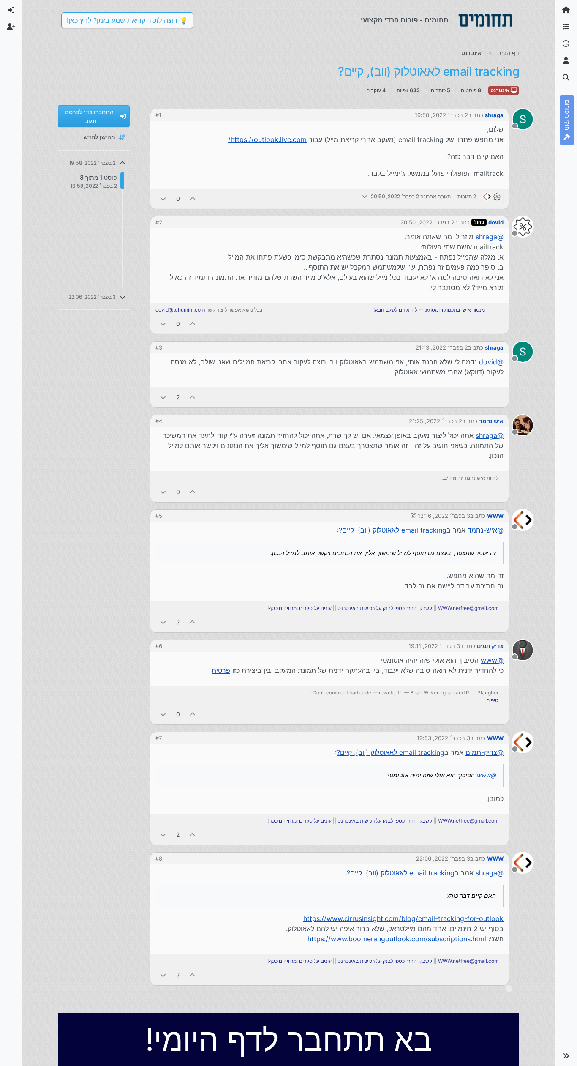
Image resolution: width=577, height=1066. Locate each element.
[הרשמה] (11, 27)
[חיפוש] (566, 78)
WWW (495, 515)
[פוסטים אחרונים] (566, 44)
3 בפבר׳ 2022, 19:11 (434, 645)
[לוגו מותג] (485, 20)
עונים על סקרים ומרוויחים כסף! (299, 608)
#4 (158, 421)
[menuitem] (11, 10)
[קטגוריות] (566, 27)
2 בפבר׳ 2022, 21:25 (435, 421)
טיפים (492, 700)
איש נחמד (491, 421)
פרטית (221, 670)
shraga (494, 115)
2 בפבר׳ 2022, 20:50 (427, 222)
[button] (566, 1056)
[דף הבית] (566, 10)
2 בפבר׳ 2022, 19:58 (441, 115)
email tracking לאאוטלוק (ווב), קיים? (392, 530)
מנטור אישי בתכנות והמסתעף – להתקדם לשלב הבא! (429, 309)
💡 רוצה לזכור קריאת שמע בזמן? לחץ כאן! (127, 20)
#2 (158, 222)
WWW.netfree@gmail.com (468, 608)
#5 (158, 515)
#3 (158, 347)
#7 (158, 738)
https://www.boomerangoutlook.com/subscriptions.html (397, 939)
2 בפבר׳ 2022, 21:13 (442, 347)
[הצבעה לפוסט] (193, 198)
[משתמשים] (566, 61)
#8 (158, 858)
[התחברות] (11, 10)
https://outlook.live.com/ (267, 139)
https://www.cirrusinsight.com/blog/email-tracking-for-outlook (403, 918)
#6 (158, 645)
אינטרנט (500, 90)
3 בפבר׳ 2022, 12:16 (444, 515)
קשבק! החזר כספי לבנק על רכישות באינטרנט (384, 608)
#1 (158, 115)
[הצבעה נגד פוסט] (163, 198)
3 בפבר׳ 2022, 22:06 (443, 858)
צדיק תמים (490, 645)
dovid (496, 222)
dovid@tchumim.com (180, 309)
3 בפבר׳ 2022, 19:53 (443, 738)
